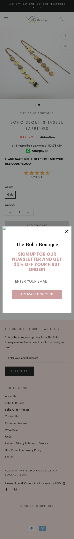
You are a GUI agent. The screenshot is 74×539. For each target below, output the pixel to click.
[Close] (67, 231)
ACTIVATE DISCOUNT (37, 294)
